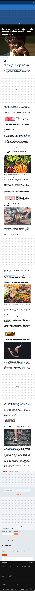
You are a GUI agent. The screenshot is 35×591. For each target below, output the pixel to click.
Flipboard (31, 3)
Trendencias (3, 575)
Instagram (27, 3)
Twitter (9, 34)
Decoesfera (3, 576)
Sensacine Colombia (16, 584)
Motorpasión (29, 566)
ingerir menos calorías (26, 136)
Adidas (10, 23)
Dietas (13, 471)
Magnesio (4, 23)
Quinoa (10, 528)
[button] (9, 60)
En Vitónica (17, 117)
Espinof (16, 567)
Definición (25, 551)
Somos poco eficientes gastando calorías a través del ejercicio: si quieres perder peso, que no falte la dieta (22, 198)
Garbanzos (23, 23)
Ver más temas (4, 555)
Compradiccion (4, 577)
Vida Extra (9, 567)
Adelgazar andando (27, 528)
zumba (26, 366)
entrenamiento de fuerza (16, 551)
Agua (19, 23)
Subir (31, 562)
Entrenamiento (27, 471)
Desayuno (3, 551)
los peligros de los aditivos (9, 310)
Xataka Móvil (3, 567)
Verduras (27, 23)
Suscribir (15, 534)
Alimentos (3, 549)
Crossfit (13, 528)
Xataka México (4, 583)
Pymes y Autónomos (10, 577)
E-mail (12, 34)
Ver (18, 494)
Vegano (30, 23)
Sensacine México (17, 583)
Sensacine (16, 566)
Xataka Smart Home (3, 570)
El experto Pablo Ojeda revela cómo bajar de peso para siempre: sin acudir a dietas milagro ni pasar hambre (19, 526)
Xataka (3, 566)
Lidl (17, 23)
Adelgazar (16, 471)
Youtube (30, 3)
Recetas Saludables (26, 549)
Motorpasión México (29, 583)
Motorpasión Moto (30, 567)
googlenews (33, 3)
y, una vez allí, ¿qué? (15, 363)
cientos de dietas (13, 107)
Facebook (28, 3)
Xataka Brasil (3, 584)
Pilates (7, 23)
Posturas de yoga (21, 528)
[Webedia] (33, 0)
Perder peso (21, 471)
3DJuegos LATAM (10, 583)
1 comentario (5, 34)
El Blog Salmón (10, 575)
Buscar (32, 559)
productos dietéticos (12, 108)
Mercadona (14, 23)
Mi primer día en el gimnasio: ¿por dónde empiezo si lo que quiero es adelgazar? (22, 421)
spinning (22, 367)
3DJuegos (9, 566)
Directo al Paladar (24, 566)
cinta (27, 368)
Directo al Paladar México (24, 583)
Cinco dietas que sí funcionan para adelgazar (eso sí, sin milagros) (22, 334)
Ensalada (34, 23)
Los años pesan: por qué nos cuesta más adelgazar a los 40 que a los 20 (22, 119)
